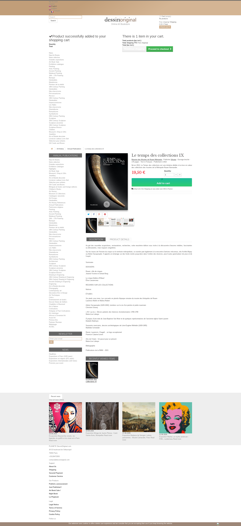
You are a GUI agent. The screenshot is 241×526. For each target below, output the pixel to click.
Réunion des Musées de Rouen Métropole (147, 160)
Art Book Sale (54, 62)
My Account (53, 2)
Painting (52, 66)
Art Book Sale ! (55, 490)
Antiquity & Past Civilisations (59, 311)
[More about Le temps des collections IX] (92, 370)
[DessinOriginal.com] (120, 20)
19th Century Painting (57, 98)
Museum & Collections (57, 194)
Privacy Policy (54, 511)
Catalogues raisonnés (57, 196)
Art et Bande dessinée (57, 136)
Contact (52, 4)
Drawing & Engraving (56, 275)
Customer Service (56, 476)
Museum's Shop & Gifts (57, 132)
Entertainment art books (57, 300)
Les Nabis (52, 105)
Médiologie (53, 324)
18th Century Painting (57, 87)
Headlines (52, 354)
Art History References (57, 203)
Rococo (51, 96)
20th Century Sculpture (57, 121)
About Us (52, 466)
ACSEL (51, 327)
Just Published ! (55, 487)
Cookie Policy (54, 514)
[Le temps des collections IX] (91, 225)
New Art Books (54, 55)
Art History (60, 149)
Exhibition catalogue (56, 64)
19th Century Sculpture (57, 125)
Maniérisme (53, 82)
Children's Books (55, 189)
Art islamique (53, 313)
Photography (53, 288)
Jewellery (52, 134)
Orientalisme (53, 109)
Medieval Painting (55, 73)
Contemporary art (55, 291)
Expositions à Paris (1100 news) (60, 356)
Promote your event (56, 363)
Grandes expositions (56, 60)
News (51, 14)
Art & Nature (53, 306)
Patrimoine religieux (56, 207)
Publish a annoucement (58, 484)
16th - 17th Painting (56, 75)
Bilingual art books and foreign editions (63, 187)
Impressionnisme (55, 102)
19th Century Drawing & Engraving (61, 277)
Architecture (53, 261)
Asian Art (52, 318)
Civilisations (53, 309)
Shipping (52, 470)
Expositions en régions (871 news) (61, 358)
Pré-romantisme (55, 93)
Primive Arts (53, 320)
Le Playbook (54, 497)
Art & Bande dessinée (57, 286)
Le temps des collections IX (91, 380)
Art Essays (53, 198)
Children (52, 130)
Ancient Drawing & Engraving (59, 282)
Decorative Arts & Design (58, 293)
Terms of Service (55, 508)
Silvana (173, 160)
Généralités (53, 80)
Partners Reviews (55, 322)
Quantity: (167, 171)
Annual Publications (74, 149)
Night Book (53, 494)
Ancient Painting (55, 71)
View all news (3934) (56, 400)
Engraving (52, 284)
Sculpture (52, 118)
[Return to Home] (51, 148)
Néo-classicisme (55, 91)
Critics (51, 297)
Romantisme (53, 112)
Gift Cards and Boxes (57, 143)
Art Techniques (54, 295)
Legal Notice (54, 504)
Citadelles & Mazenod (57, 304)
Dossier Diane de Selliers (58, 302)
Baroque (52, 78)
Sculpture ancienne (56, 123)
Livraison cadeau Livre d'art (59, 139)
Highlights (52, 169)
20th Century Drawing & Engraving (61, 279)
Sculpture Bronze (55, 127)
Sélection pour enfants (57, 141)
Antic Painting (54, 69)
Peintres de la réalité (56, 84)
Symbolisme (53, 114)
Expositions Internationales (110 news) (63, 361)
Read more (53, 440)
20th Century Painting (57, 116)
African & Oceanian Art (57, 315)
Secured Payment (56, 473)
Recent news (55, 396)
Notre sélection (54, 57)
